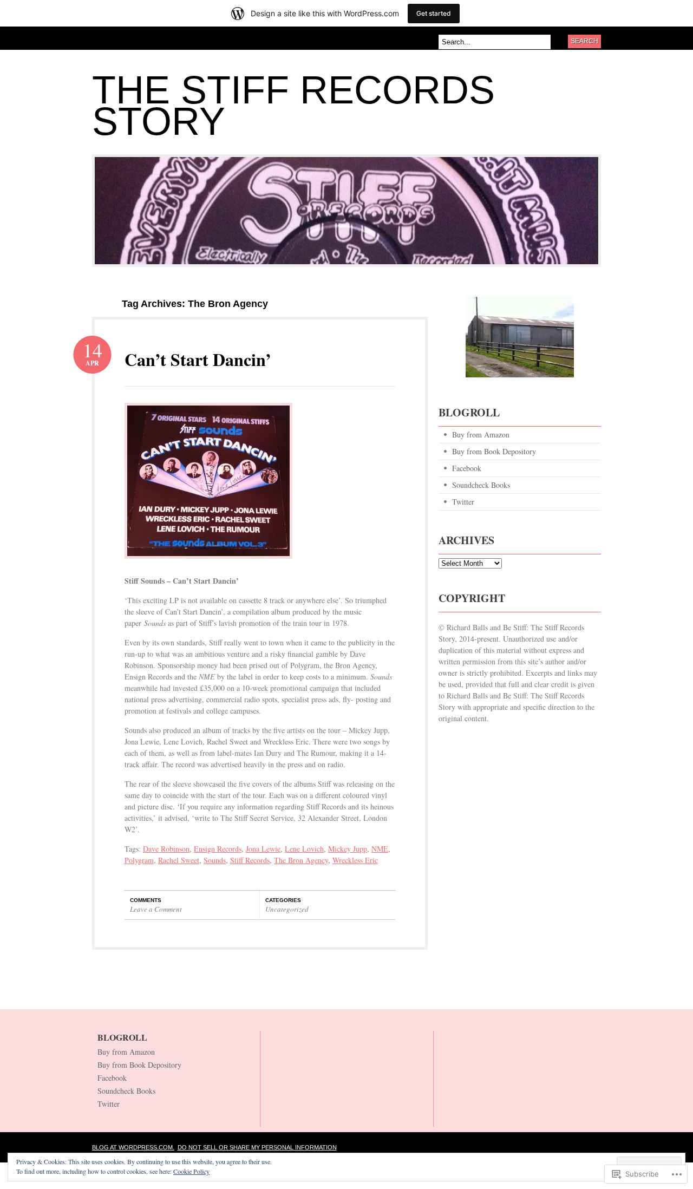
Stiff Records (250, 860)
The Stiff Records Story (293, 105)
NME (379, 849)
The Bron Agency (301, 860)
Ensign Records (217, 849)
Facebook (466, 468)
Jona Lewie (263, 849)
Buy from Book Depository (494, 451)
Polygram (139, 860)
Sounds (215, 860)
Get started (433, 13)
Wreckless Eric (355, 860)
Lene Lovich (304, 849)
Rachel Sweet (178, 860)
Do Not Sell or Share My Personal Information (257, 1147)
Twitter (463, 501)
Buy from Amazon (480, 434)
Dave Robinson (166, 849)
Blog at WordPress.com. (133, 1147)
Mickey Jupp (347, 849)
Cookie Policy (191, 1171)
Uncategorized (287, 909)
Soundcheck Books (481, 485)
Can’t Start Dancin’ (198, 359)
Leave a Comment (156, 909)
